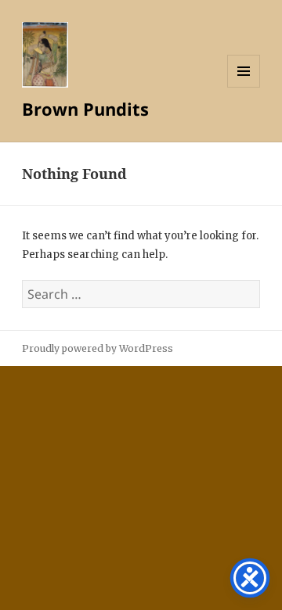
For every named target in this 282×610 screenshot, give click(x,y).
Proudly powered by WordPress (97, 348)
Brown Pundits (85, 108)
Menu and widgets (244, 87)
